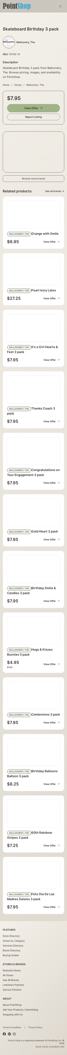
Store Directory (11, 935)
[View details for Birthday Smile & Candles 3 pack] (33, 569)
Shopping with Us (13, 1014)
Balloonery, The (35, 84)
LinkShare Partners (13, 984)
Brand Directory (11, 950)
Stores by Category (14, 940)
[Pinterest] (9, 1034)
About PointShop (12, 1004)
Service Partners (12, 989)
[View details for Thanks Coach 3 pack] (33, 389)
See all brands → (54, 191)
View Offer (31, 108)
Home (6, 84)
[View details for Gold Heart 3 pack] (33, 512)
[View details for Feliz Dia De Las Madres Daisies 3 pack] (33, 875)
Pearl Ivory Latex (43, 290)
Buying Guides (11, 955)
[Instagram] (14, 1034)
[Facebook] (4, 1034)
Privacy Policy (35, 1027)
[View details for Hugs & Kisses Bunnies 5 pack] (33, 630)
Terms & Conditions (12, 1027)
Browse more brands (33, 178)
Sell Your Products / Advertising (20, 1009)
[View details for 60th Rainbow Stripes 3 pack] (33, 814)
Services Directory (13, 945)
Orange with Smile (45, 233)
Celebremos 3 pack (45, 714)
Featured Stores (12, 970)
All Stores (8, 975)
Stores (17, 84)
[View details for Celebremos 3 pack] (33, 695)
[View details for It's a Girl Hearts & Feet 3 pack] (33, 328)
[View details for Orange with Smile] (33, 215)
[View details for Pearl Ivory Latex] (33, 271)
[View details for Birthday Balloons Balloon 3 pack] (33, 752)
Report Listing (33, 116)
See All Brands (11, 980)
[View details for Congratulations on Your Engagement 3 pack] (33, 451)
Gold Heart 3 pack (44, 531)
